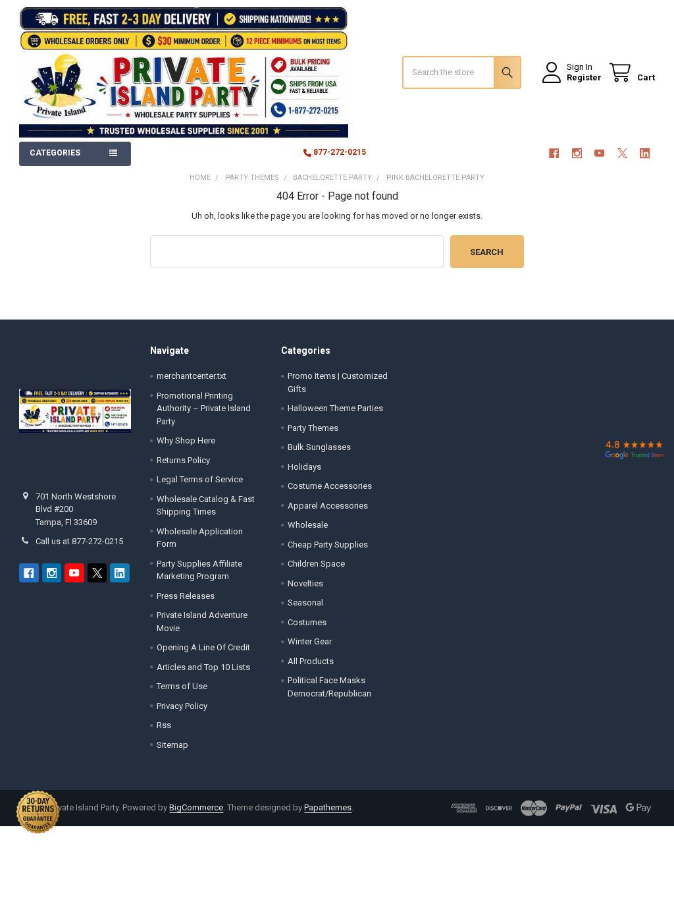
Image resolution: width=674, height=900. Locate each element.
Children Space (316, 564)
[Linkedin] (644, 153)
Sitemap (172, 745)
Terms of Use (182, 686)
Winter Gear (310, 641)
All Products (311, 661)
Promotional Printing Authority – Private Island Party (204, 408)
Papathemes (327, 807)
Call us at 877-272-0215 (79, 541)
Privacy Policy (182, 706)
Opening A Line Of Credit (203, 647)
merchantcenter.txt (191, 376)
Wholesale (308, 525)
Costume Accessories (330, 486)
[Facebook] (553, 153)
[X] (622, 153)
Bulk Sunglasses (319, 447)
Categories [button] (55, 152)
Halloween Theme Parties (335, 408)
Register (584, 77)
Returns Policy (183, 460)
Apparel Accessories (328, 506)
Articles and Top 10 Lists (203, 667)
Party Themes (313, 428)
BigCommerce (196, 807)
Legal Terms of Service (200, 479)
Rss (164, 725)
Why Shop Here (186, 440)
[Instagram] (576, 153)
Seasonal (305, 602)
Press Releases (186, 596)
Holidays (304, 467)
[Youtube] (599, 153)
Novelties (305, 583)
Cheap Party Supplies (328, 544)
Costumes (307, 622)
